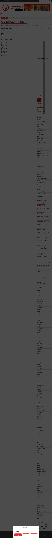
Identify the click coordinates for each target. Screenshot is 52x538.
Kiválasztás (34, 535)
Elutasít (26, 535)
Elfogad (18, 535)
